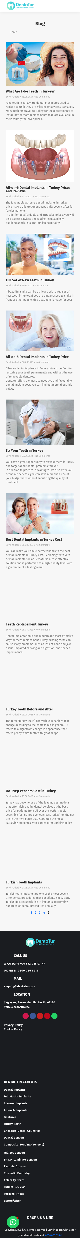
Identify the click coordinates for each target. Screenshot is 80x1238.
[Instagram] (26, 1016)
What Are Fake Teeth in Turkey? (30, 91)
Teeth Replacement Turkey (27, 624)
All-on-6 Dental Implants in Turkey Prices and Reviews (38, 189)
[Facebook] (33, 1016)
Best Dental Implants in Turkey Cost (34, 539)
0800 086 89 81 (53, 1235)
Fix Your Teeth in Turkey (24, 450)
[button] (71, 6)
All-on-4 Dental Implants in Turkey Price (37, 357)
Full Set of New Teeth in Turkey (30, 280)
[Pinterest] (47, 1016)
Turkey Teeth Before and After (29, 709)
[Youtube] (40, 1016)
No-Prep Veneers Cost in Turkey (31, 791)
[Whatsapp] (54, 1016)
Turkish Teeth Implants (24, 882)
